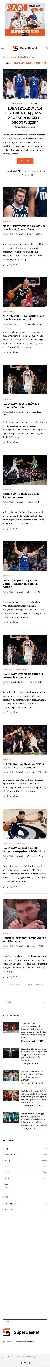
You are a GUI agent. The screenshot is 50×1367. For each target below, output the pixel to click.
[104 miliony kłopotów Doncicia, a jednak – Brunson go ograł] (25, 740)
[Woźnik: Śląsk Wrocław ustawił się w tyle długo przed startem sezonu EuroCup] (11, 1075)
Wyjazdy (26, 1209)
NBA (26, 1178)
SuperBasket (15, 324)
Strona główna (9, 57)
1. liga (26, 1148)
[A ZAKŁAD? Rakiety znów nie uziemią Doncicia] (25, 379)
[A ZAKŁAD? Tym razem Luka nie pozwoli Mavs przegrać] (25, 649)
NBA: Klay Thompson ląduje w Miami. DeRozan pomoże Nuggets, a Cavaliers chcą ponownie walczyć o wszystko (34, 1054)
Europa (26, 1160)
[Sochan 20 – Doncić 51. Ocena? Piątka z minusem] (25, 470)
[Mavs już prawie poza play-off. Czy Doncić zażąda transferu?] (25, 202)
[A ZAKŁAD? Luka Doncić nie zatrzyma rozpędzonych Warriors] (25, 824)
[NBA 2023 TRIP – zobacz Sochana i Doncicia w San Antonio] (25, 292)
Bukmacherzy (26, 1154)
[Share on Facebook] (22, 175)
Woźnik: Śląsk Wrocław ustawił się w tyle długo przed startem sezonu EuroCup (32, 1075)
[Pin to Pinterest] (29, 175)
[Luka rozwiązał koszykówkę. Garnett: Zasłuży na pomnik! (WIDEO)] (25, 556)
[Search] (47, 48)
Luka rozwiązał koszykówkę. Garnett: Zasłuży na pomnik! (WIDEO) (21, 584)
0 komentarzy (38, 171)
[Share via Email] (32, 175)
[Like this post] (18, 175)
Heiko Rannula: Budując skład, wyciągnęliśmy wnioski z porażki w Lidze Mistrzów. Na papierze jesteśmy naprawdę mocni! (34, 1119)
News (7, 1184)
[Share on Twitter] (25, 175)
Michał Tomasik (28, 127)
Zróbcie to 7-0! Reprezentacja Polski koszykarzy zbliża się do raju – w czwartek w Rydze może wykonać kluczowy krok (33, 1030)
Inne (26, 1166)
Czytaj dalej (25, 161)
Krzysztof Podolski (17, 682)
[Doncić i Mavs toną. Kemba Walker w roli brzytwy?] (25, 914)
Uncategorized (26, 1203)
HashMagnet (32, 1357)
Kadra (26, 1172)
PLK (6, 1194)
